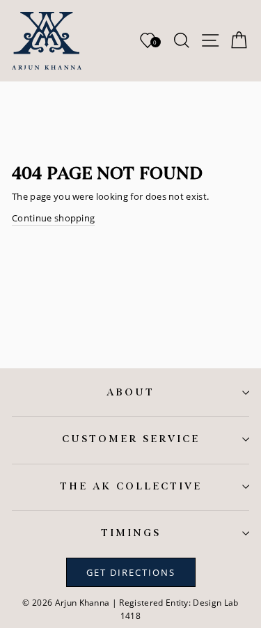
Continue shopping (53, 218)
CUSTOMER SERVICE (131, 439)
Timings (131, 533)
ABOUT (130, 392)
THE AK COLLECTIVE (131, 486)
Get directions (130, 572)
